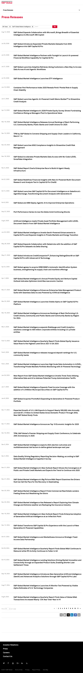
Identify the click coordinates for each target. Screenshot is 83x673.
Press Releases (8, 19)
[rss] (61, 614)
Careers (6, 653)
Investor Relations (10, 645)
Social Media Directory (10, 28)
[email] (64, 614)
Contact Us (7, 656)
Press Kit (6, 32)
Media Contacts (8, 23)
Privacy (27, 669)
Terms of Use (18, 669)
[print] (78, 614)
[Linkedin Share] (71, 614)
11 (78, 608)
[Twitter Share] (68, 614)
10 (75, 608)
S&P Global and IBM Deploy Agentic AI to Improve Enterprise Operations (44, 203)
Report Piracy (36, 669)
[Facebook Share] (75, 614)
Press (5, 649)
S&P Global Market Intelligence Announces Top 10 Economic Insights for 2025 (46, 424)
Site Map (45, 669)
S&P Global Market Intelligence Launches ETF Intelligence (38, 79)
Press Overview (8, 14)
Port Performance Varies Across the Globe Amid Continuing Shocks (42, 212)
